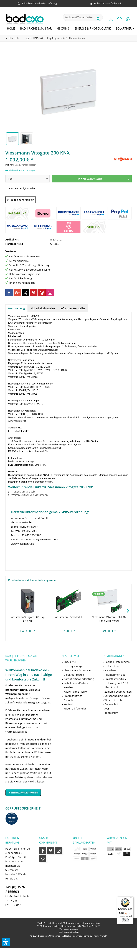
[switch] (125, 920)
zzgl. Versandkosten (26, 164)
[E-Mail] (42, 292)
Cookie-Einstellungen (117, 662)
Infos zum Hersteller (72, 308)
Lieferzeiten (112, 666)
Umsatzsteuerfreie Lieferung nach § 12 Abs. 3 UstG (116, 683)
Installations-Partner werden (76, 685)
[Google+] (17, 292)
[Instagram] (50, 292)
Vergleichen (15, 188)
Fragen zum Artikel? (21, 199)
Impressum (111, 712)
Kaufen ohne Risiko (75, 691)
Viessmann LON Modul (68, 617)
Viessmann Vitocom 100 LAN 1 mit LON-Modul (109, 618)
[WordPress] (42, 858)
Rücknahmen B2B (115, 674)
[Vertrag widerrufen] (29, 792)
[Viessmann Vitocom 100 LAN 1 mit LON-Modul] (109, 601)
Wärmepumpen (15, 694)
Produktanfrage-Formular (73, 698)
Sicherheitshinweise (43, 308)
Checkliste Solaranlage (77, 670)
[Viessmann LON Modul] (68, 601)
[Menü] (131, 898)
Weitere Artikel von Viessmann (29, 495)
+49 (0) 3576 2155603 (15, 889)
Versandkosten (92, 923)
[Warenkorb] (128, 19)
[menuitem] (128, 19)
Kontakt (68, 704)
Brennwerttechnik (16, 689)
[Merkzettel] (119, 19)
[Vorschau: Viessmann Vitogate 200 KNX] (12, 138)
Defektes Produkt (74, 674)
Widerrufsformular (75, 708)
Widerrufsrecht (114, 700)
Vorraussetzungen (68, 928)
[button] (6, 942)
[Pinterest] (33, 292)
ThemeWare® (100, 935)
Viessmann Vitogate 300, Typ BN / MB (28, 618)
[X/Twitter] (25, 292)
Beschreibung (16, 308)
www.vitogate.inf (16, 421)
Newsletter (111, 670)
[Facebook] (9, 292)
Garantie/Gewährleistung (79, 679)
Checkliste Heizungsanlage (73, 664)
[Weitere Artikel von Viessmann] (123, 159)
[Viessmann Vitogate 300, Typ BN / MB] (27, 601)
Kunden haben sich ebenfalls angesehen (32, 580)
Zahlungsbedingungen (118, 691)
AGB (107, 708)
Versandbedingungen (117, 696)
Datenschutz (112, 704)
